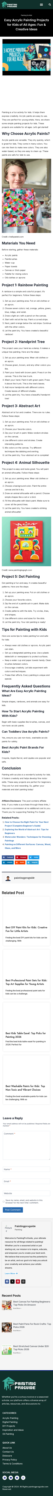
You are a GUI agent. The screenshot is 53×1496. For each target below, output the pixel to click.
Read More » (17, 1308)
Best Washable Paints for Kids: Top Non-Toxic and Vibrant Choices (25, 1088)
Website (8, 1193)
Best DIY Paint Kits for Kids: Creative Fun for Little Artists (26, 929)
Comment (9, 1133)
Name (8, 1169)
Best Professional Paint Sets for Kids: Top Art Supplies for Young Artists (26, 982)
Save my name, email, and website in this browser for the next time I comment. (24, 1201)
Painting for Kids (26, 15)
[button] (41, 4)
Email (7, 1181)
